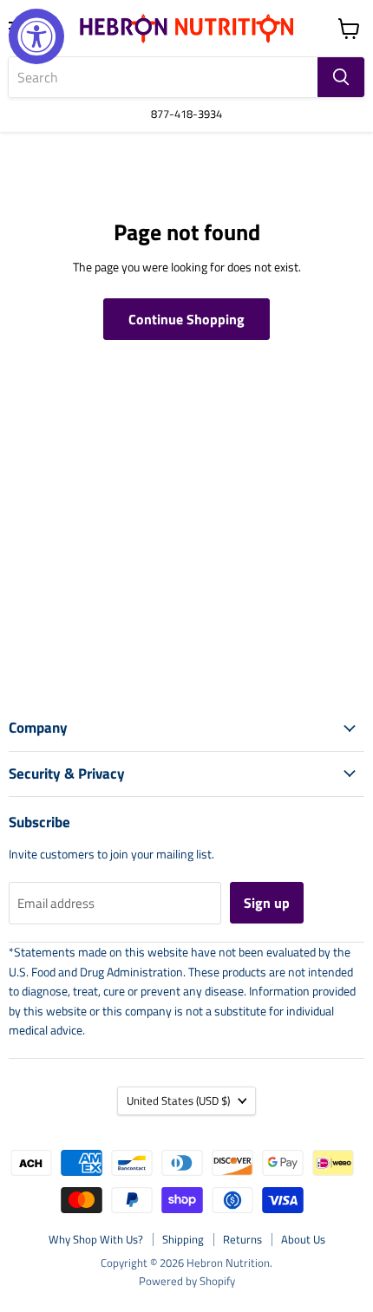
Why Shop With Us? (96, 1239)
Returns (242, 1239)
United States (178, 1100)
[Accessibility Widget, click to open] (36, 36)
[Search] (340, 77)
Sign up (267, 902)
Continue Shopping (186, 319)
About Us (303, 1239)
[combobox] (163, 77)
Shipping (183, 1239)
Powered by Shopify (187, 1280)
